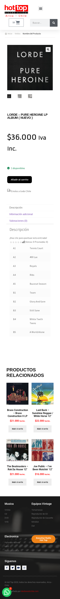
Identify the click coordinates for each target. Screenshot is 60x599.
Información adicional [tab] (21, 214)
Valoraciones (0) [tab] (18, 220)
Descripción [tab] (15, 207)
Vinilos (17, 33)
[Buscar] (54, 23)
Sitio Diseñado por (22, 591)
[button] (40, 8)
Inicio (10, 33)
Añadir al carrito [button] (17, 428)
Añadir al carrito (19, 179)
